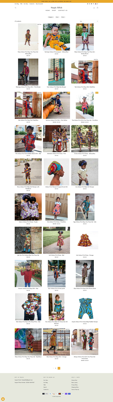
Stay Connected (39, 4)
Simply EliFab (56, 7)
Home (48, 10)
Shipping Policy (75, 387)
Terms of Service (75, 389)
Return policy (75, 382)
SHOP (54, 10)
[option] (56, 1)
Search (45, 387)
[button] (51, 17)
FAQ (21, 4)
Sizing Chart (74, 380)
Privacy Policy (75, 385)
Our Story (26, 4)
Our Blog (17, 4)
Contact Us (32, 4)
